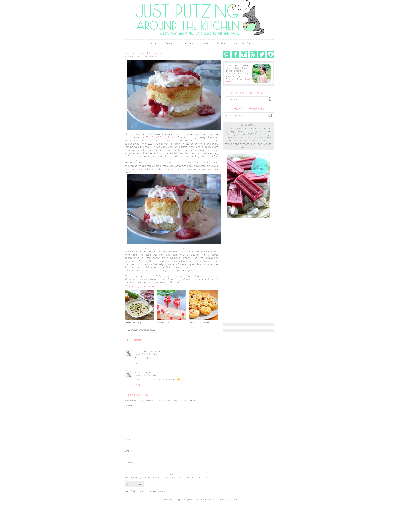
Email (128, 451)
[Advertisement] (235, 270)
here (152, 270)
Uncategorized (147, 330)
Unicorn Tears (163, 323)
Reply (138, 363)
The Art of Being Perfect (161, 137)
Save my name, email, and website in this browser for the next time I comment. (167, 477)
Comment (131, 405)
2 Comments (150, 57)
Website (129, 462)
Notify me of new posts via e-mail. (149, 491)
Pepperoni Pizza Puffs (199, 323)
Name (128, 439)
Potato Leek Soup (133, 323)
